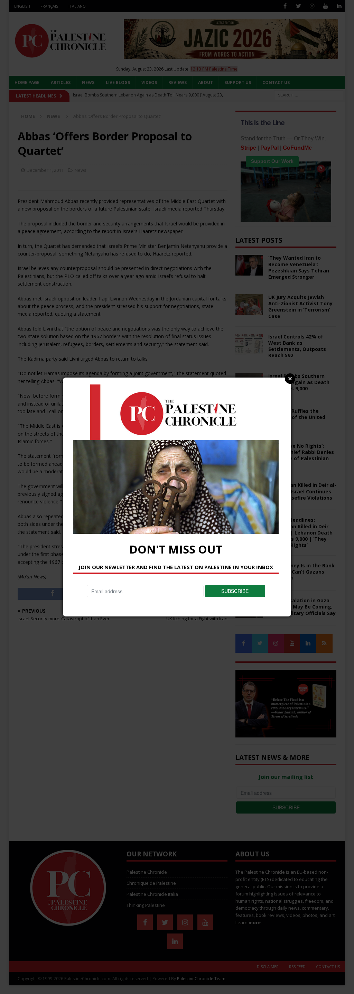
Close (290, 378)
